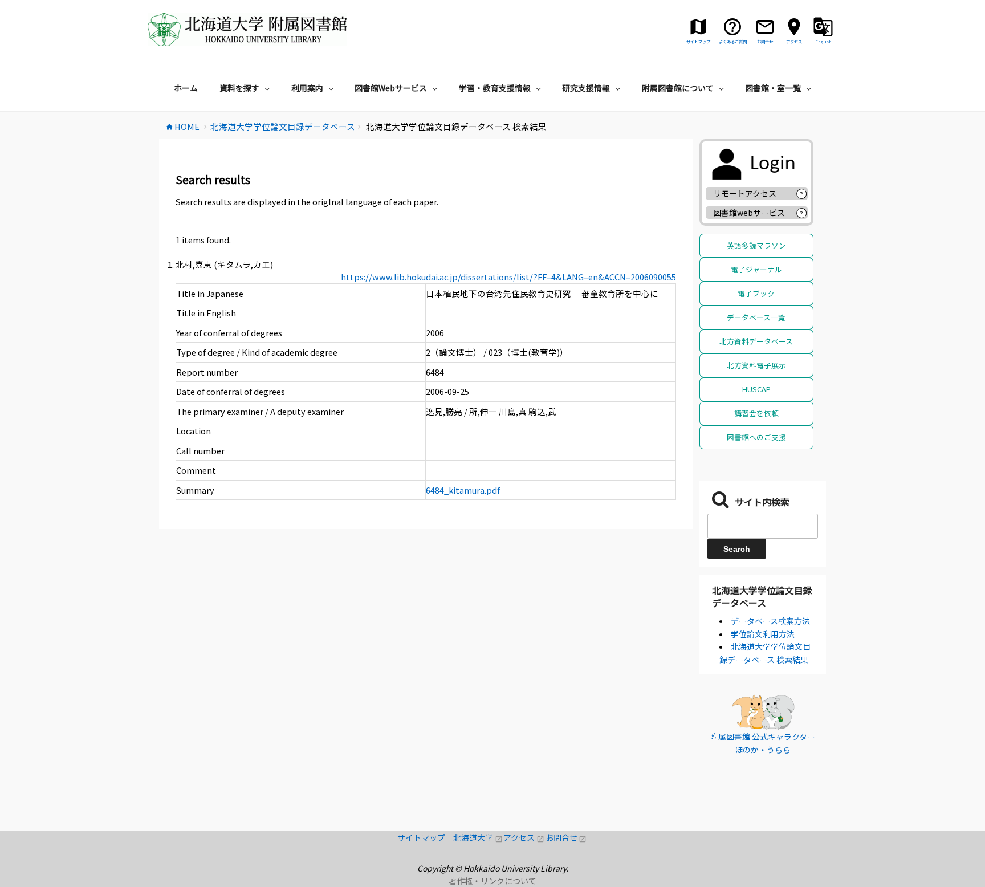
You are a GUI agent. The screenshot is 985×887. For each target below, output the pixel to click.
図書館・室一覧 (773, 87)
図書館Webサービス (391, 87)
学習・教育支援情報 (495, 87)
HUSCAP (756, 389)
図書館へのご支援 (756, 437)
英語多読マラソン (756, 245)
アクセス (524, 837)
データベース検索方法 (770, 620)
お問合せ (566, 837)
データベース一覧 (756, 317)
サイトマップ (425, 837)
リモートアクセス (744, 193)
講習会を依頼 (756, 413)
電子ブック (756, 293)
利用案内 (307, 87)
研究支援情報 (586, 87)
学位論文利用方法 (763, 634)
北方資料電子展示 (756, 365)
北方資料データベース (756, 341)
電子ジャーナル (756, 269)
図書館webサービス (749, 212)
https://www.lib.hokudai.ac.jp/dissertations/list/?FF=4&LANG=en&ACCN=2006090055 (508, 277)
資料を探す (239, 87)
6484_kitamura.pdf (463, 490)
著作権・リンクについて (492, 880)
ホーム (186, 87)
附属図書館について (678, 87)
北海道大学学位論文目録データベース (762, 596)
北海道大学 (478, 837)
